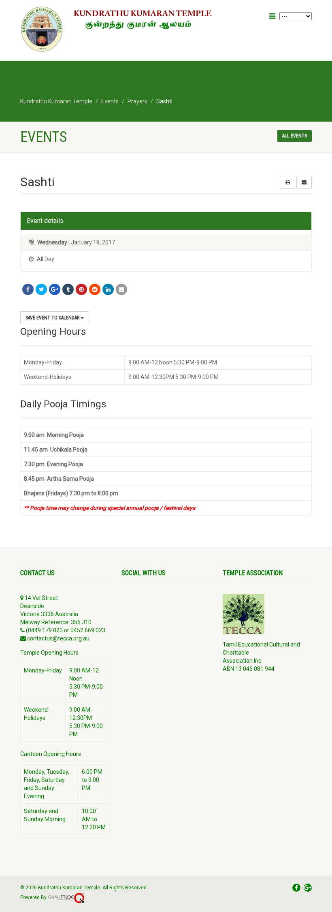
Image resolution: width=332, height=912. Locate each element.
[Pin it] (81, 289)
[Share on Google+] (54, 289)
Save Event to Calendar (53, 318)
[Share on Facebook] (28, 289)
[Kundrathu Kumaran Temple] (121, 29)
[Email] (121, 289)
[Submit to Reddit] (94, 289)
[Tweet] (41, 289)
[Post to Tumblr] (68, 289)
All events (294, 136)
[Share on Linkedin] (108, 289)
